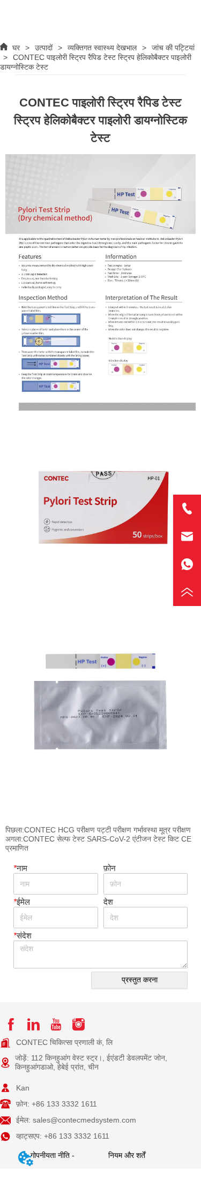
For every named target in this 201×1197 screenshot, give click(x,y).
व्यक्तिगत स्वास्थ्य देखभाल (102, 47)
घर (16, 47)
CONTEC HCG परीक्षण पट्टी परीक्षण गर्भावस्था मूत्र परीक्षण (107, 829)
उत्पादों (44, 47)
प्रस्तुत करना (140, 979)
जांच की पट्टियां (173, 47)
